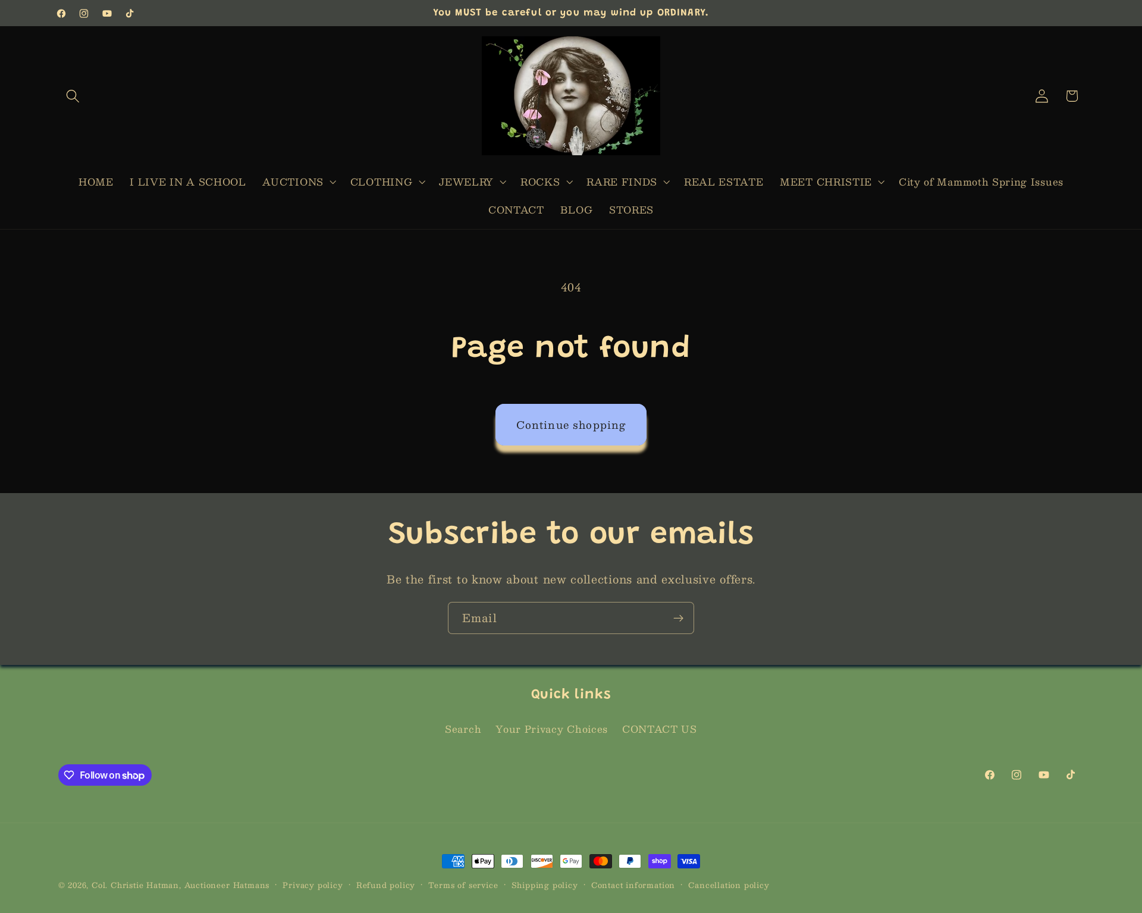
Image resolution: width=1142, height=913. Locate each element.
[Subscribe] (678, 618)
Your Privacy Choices (551, 729)
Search (463, 729)
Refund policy (385, 885)
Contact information (633, 885)
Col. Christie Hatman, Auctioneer (161, 885)
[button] (73, 96)
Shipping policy (545, 885)
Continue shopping (571, 424)
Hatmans (251, 885)
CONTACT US (659, 729)
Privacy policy (313, 885)
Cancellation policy (728, 885)
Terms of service (463, 885)
